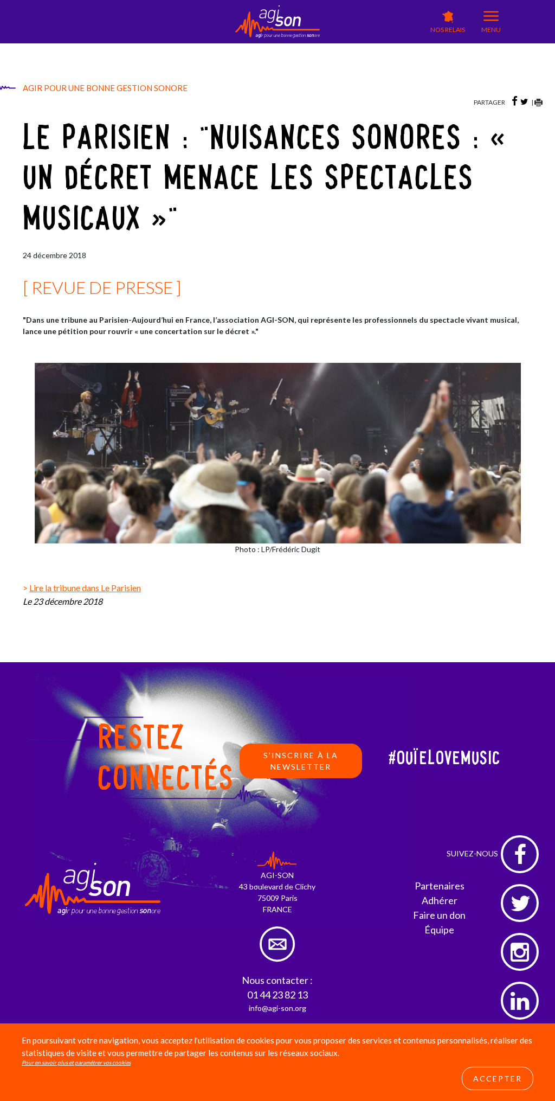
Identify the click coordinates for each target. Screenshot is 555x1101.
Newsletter (342, 56)
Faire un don (439, 915)
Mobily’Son (264, 49)
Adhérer (439, 900)
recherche (341, 68)
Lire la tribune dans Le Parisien (85, 587)
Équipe (439, 930)
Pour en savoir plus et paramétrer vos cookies (76, 1062)
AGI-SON (176, 47)
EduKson (219, 49)
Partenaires (439, 886)
